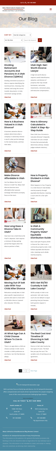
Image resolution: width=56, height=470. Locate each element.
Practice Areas (13, 431)
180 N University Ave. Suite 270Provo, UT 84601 (41, 411)
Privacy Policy (30, 435)
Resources (21, 431)
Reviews (30, 431)
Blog (26, 431)
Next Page (34, 371)
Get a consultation (28, 398)
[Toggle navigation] (50, 9)
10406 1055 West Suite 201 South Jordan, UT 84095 (16, 411)
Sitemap (37, 435)
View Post (7, 97)
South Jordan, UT (16, 405)
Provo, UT (40, 405)
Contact (35, 431)
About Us (6, 431)
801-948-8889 (35, 401)
